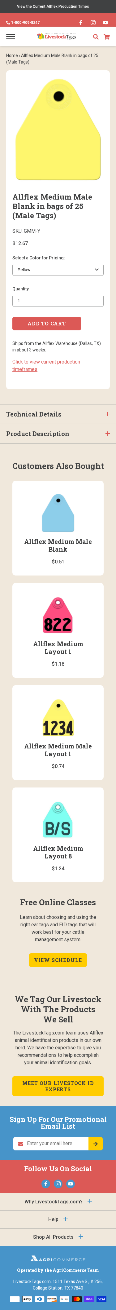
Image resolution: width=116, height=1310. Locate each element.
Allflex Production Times (67, 6)
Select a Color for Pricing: (38, 257)
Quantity (20, 288)
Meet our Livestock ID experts (58, 1086)
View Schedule (58, 960)
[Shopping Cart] (107, 36)
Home (12, 55)
